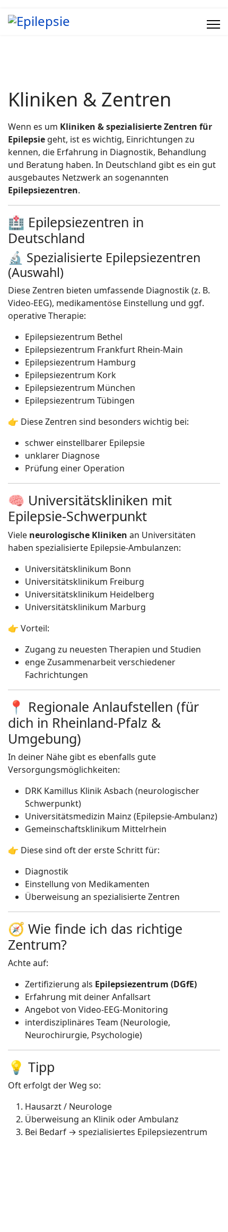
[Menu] (213, 24)
